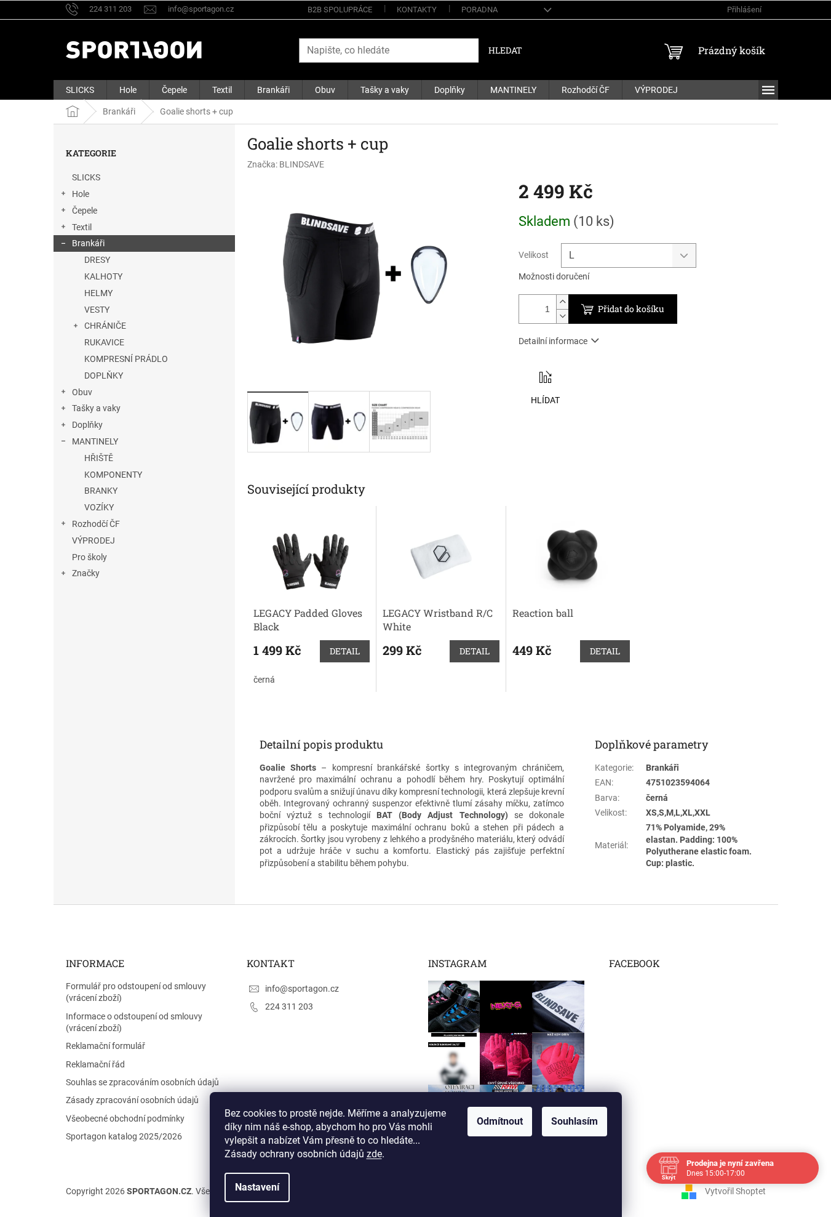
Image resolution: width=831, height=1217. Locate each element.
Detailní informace (553, 341)
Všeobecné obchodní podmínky (125, 1118)
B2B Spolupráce (340, 9)
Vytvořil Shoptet (735, 1191)
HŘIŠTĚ (98, 458)
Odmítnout (500, 1121)
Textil (82, 227)
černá (264, 680)
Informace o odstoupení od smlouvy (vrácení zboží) (134, 1022)
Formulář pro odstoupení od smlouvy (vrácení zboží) (136, 992)
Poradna (479, 9)
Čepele (84, 210)
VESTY (96, 310)
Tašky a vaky (96, 408)
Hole (80, 194)
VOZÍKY (99, 507)
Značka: (285, 164)
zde (374, 1154)
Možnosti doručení (554, 276)
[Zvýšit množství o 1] (562, 302)
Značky (86, 573)
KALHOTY (103, 276)
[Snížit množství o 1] (562, 316)
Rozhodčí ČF (96, 524)
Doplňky (87, 425)
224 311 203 (289, 1006)
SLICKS (86, 177)
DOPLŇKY (103, 375)
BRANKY (100, 491)
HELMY (98, 293)
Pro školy (89, 557)
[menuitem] (80, 90)
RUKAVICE (104, 342)
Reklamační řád (95, 1064)
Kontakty (417, 9)
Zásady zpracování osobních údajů (132, 1100)
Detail (345, 651)
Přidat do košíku (631, 309)
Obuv (82, 392)
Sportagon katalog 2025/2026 (124, 1136)
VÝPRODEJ (93, 540)
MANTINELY (95, 441)
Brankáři (88, 243)
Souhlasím (574, 1121)
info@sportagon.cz (302, 989)
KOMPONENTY (113, 475)
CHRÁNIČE (105, 326)
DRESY (97, 260)
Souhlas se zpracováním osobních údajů (142, 1082)
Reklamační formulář (105, 1046)
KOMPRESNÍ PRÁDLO (126, 359)
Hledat (505, 50)
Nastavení (257, 1187)
